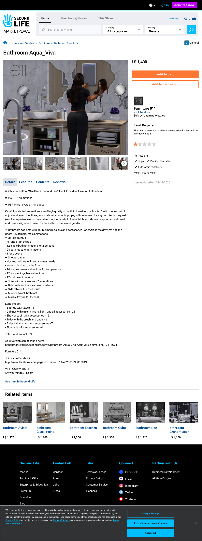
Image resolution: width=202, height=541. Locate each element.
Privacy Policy (94, 478)
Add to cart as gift (165, 84)
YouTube (130, 499)
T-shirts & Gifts (29, 478)
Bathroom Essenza (83, 428)
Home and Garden (23, 43)
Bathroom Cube (114, 428)
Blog (22, 503)
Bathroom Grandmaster (179, 430)
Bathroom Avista (15, 428)
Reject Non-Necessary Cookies (150, 523)
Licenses (91, 490)
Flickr (128, 479)
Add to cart (165, 74)
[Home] (5, 43)
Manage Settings (150, 513)
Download (26, 497)
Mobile (24, 471)
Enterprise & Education (34, 484)
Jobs (56, 484)
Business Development (166, 471)
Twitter (129, 492)
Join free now (184, 5)
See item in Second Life (20, 381)
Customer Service (97, 484)
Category (110, 27)
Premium (25, 490)
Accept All (150, 533)
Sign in (164, 5)
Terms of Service (96, 471)
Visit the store (142, 112)
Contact (58, 471)
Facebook (131, 472)
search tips (173, 19)
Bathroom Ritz (146, 428)
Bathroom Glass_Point (45, 430)
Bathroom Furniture (66, 43)
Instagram (131, 485)
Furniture (44, 43)
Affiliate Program (162, 478)
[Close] (195, 522)
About (56, 478)
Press (56, 490)
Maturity (151, 27)
